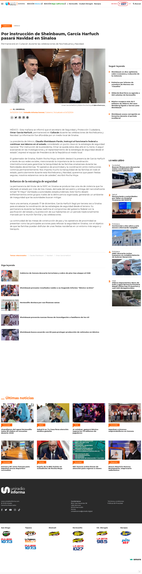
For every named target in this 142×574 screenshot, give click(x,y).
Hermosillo (73, 4)
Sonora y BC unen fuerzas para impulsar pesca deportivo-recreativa (15, 468)
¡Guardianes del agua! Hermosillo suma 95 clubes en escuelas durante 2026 (16, 431)
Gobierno (6, 26)
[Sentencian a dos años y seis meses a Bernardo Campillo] (126, 238)
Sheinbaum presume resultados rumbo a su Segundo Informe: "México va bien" (57, 288)
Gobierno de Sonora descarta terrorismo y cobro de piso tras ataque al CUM (55, 273)
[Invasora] (6, 533)
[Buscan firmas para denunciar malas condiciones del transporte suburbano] (126, 181)
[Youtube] (10, 510)
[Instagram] (15, 510)
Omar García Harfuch (63, 255)
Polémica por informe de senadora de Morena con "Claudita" (122, 84)
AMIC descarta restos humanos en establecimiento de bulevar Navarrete (125, 255)
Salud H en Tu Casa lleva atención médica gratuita (52, 430)
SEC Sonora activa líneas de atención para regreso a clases (87, 467)
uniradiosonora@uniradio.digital (81, 511)
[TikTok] (19, 510)
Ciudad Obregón (86, 4)
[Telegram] (27, 118)
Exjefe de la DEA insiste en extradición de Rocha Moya (49, 467)
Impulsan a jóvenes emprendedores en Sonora (121, 430)
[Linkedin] (24, 118)
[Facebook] (20, 118)
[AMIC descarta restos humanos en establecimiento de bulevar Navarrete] (126, 267)
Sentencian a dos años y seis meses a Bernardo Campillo (125, 227)
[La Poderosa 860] (30, 541)
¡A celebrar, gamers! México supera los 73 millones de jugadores (85, 431)
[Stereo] (78, 533)
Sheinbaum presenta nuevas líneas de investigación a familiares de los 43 (54, 317)
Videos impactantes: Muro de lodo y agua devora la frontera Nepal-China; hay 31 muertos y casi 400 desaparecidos (126, 285)
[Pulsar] (6, 541)
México (17, 26)
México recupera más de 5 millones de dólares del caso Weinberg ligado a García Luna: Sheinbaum (125, 105)
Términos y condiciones (116, 501)
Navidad (50, 255)
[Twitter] (16, 118)
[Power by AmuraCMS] (135, 560)
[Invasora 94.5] (30, 533)
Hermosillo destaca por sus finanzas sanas (40, 302)
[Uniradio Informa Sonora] (15, 3)
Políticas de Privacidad (115, 503)
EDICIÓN (34, 4)
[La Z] (78, 548)
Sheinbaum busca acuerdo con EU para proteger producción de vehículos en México (59, 332)
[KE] (125, 533)
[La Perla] (125, 541)
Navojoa (97, 4)
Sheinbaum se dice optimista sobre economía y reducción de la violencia (125, 74)
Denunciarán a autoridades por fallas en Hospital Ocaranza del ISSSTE (124, 198)
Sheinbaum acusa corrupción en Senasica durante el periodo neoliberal (125, 116)
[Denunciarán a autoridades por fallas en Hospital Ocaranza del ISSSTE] (126, 210)
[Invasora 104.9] (54, 533)
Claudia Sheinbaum (37, 255)
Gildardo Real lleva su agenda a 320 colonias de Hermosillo (125, 94)
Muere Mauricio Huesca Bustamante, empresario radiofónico (120, 468)
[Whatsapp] (12, 118)
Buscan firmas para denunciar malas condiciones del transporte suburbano (126, 169)
